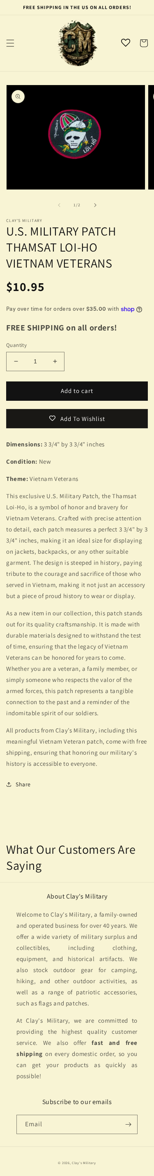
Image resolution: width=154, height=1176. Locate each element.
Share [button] (23, 784)
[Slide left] (59, 205)
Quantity (16, 345)
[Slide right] (95, 205)
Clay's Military (84, 1162)
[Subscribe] (128, 1124)
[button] (10, 43)
